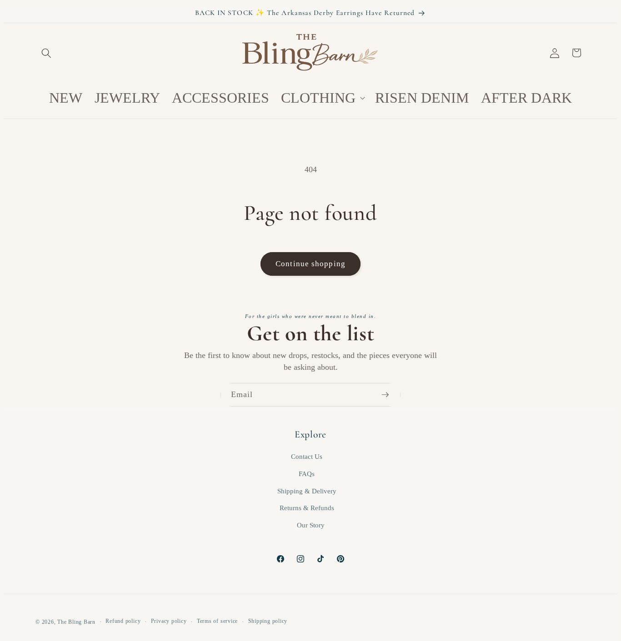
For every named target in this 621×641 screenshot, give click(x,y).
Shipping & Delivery (306, 491)
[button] (46, 53)
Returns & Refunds (307, 508)
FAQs (307, 473)
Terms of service (217, 621)
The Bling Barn (76, 622)
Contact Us (306, 456)
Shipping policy (268, 621)
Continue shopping (310, 263)
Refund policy (122, 621)
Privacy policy (169, 621)
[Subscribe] (389, 395)
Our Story (311, 525)
